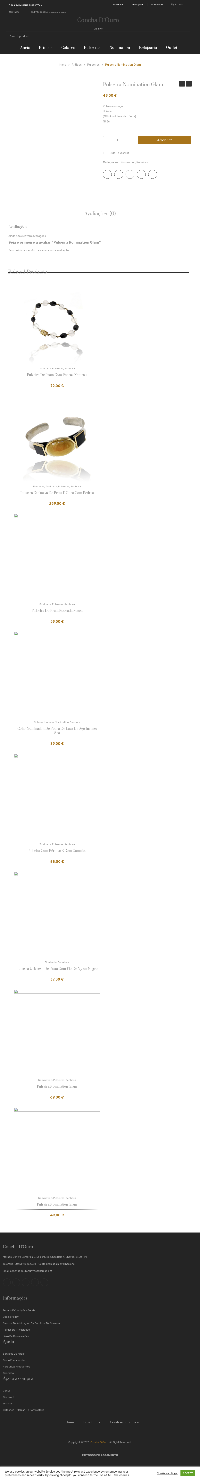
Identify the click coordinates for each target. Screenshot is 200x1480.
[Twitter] (118, 174)
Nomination (128, 162)
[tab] (100, 214)
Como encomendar (14, 1360)
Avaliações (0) (100, 214)
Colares (38, 722)
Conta (6, 1390)
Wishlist (7, 1403)
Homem (49, 722)
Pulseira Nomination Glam (182, 84)
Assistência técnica (124, 1422)
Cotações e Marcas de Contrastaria (23, 1410)
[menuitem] (26, 47)
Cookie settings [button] (167, 1473)
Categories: (111, 162)
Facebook (118, 4)
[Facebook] (107, 174)
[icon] (7, 1282)
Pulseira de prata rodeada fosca (57, 611)
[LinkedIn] (152, 174)
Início (62, 64)
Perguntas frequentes (16, 1366)
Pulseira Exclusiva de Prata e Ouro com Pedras (57, 493)
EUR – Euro (157, 4)
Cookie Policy (11, 1316)
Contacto (8, 1373)
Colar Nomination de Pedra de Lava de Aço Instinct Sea (57, 731)
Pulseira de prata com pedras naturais (57, 375)
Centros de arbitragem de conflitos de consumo (32, 1323)
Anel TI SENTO (189, 84)
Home (70, 1422)
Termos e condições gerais (19, 1310)
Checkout (8, 1397)
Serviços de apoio (14, 1353)
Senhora (69, 368)
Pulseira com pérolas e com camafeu (57, 851)
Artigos (77, 64)
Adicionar (164, 140)
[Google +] (141, 174)
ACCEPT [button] (188, 1473)
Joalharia (45, 368)
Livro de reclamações (16, 1336)
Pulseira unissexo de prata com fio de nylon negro (57, 969)
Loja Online (92, 1422)
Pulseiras (93, 64)
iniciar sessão (26, 250)
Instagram (138, 4)
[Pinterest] (130, 174)
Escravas (38, 486)
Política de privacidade (16, 1329)
